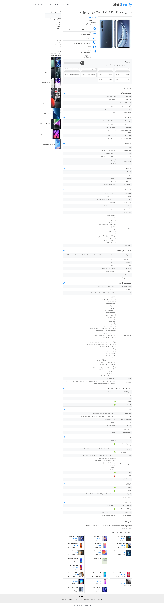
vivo (60, 33)
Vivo (60, 35)
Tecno (59, 46)
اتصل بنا (76, 600)
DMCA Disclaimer (67, 600)
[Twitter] (82, 596)
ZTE (60, 21)
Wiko (59, 30)
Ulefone (59, 41)
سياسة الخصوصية (96, 600)
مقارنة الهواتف (54, 4)
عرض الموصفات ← (120, 540)
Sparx (59, 51)
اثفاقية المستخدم (85, 600)
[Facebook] (84, 596)
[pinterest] (79, 596)
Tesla (59, 42)
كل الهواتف (35, 4)
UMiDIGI (59, 39)
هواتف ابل (44, 4)
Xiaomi (114, 532)
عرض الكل (53, 19)
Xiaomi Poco (58, 24)
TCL (60, 50)
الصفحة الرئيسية (65, 4)
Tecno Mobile (57, 44)
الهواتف (92, 22)
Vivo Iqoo (58, 32)
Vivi (60, 37)
